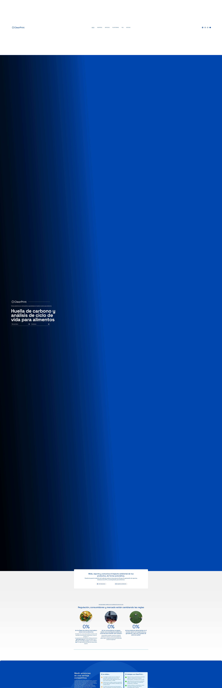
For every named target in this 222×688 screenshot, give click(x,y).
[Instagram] (205, 27)
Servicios (107, 27)
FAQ (122, 27)
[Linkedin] (202, 27)
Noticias (128, 27)
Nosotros (99, 27)
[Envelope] (210, 27)
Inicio (93, 27)
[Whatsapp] (207, 27)
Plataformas (115, 27)
